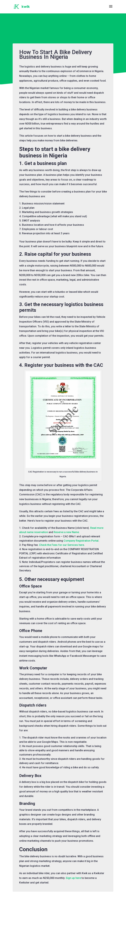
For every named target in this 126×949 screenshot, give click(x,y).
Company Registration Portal (81, 540)
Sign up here (73, 878)
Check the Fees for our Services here (61, 544)
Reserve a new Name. (67, 532)
